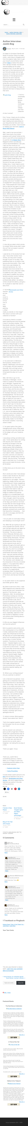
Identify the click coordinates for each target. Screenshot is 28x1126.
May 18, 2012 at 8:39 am (13, 877)
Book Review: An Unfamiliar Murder (13, 976)
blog (4, 776)
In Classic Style (16, 140)
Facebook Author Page (13, 768)
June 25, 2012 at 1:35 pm (14, 858)
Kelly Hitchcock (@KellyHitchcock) (15, 875)
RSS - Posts (7, 992)
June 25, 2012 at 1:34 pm (14, 887)
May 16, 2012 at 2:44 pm (13, 905)
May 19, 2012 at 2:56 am (13, 843)
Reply (6, 852)
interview (5, 833)
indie (18, 832)
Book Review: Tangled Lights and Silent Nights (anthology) (18, 811)
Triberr (9, 63)
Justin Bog (10, 857)
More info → (22, 1034)
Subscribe (20, 983)
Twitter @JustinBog (12, 771)
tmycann (9, 48)
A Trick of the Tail (13, 1042)
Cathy (8, 842)
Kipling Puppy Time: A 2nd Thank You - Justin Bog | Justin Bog (13, 925)
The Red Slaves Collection (14, 1006)
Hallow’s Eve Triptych (14, 1081)
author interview (12, 832)
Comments (10, 833)
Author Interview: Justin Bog (12, 42)
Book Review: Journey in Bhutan (15, 978)
